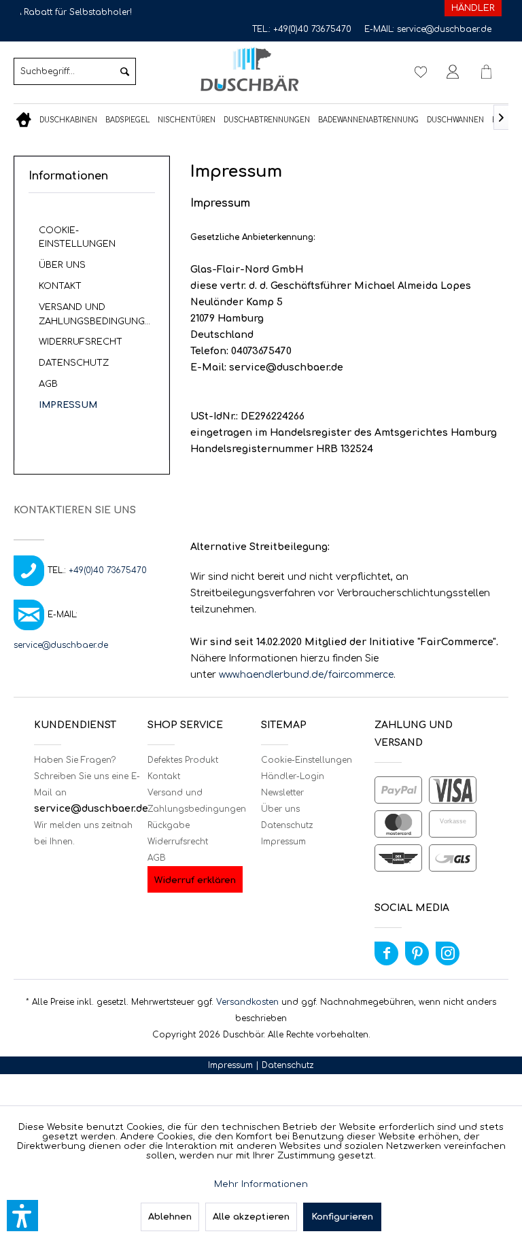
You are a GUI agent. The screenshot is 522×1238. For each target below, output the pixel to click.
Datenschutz (74, 363)
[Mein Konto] (453, 71)
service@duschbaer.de (444, 29)
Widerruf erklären (195, 880)
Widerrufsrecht (80, 342)
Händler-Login (292, 776)
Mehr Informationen (261, 1184)
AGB (48, 384)
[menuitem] (75, 71)
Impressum (68, 405)
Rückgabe (168, 825)
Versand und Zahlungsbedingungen (98, 314)
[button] (22, 1215)
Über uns (62, 265)
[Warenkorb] (486, 71)
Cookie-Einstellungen (77, 238)
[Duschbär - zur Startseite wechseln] (249, 69)
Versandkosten (247, 1002)
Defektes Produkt (182, 760)
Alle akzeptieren (251, 1217)
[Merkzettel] (420, 71)
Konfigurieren (342, 1217)
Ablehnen (170, 1217)
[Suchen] (125, 71)
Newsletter (282, 792)
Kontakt (60, 286)
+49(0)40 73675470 (312, 29)
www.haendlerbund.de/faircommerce (306, 675)
